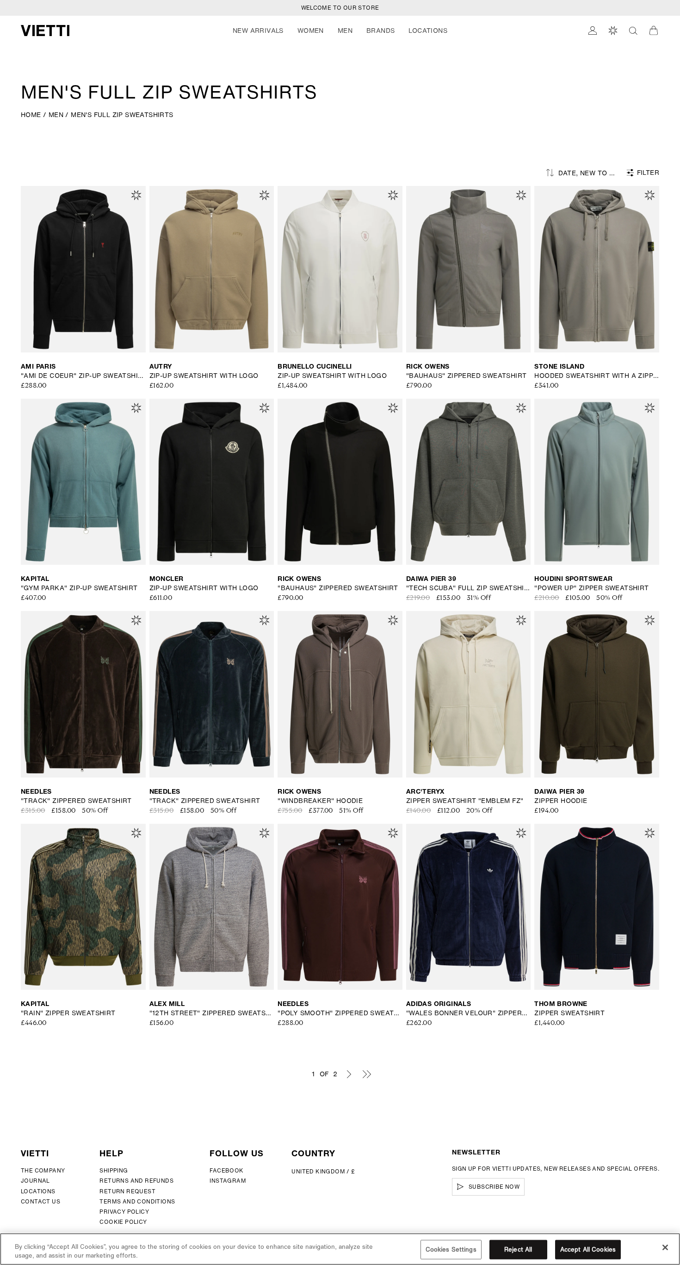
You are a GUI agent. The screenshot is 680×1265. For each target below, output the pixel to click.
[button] (258, 30)
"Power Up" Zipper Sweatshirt (591, 587)
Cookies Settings (451, 1249)
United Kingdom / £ (323, 1171)
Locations (38, 1191)
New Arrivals (258, 30)
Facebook (226, 1170)
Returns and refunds (136, 1181)
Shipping (113, 1170)
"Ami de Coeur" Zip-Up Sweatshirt (83, 375)
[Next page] (348, 1074)
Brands (380, 30)
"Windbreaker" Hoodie (320, 800)
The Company (43, 1170)
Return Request (127, 1191)
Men (345, 30)
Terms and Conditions (137, 1201)
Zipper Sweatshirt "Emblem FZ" (465, 800)
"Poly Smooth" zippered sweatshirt (340, 1013)
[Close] (665, 1247)
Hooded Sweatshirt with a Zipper (596, 375)
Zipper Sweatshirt (569, 1013)
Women (310, 30)
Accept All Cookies (588, 1249)
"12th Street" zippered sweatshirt (211, 1013)
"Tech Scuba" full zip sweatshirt (468, 587)
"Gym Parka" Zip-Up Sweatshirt (79, 587)
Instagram (228, 1181)
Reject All (518, 1249)
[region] (340, 1249)
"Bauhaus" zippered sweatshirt (466, 375)
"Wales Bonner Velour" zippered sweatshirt (468, 1013)
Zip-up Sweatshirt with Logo (204, 375)
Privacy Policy (124, 1212)
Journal (35, 1181)
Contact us (40, 1201)
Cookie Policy (123, 1222)
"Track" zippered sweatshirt (76, 800)
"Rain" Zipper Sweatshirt (68, 1013)
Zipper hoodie (560, 800)
